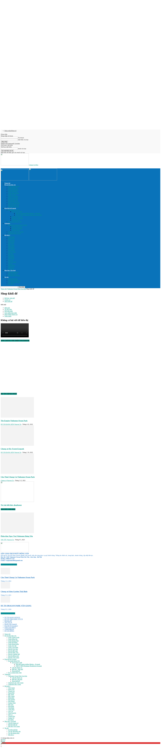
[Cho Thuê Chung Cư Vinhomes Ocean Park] (17, 473)
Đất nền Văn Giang (14, 275)
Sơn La (10, 263)
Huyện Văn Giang (13, 206)
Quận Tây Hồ (12, 195)
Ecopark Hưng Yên (14, 210)
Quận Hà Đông (12, 191)
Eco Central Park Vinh (15, 221)
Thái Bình (11, 257)
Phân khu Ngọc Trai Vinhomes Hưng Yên (17, 536)
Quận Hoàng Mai (13, 190)
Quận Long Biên (13, 196)
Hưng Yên (11, 238)
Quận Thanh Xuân (13, 186)
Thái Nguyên (12, 262)
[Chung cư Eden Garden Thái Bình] (5, 588)
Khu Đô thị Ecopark (10, 208)
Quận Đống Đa (12, 188)
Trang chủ (7, 183)
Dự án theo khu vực (10, 185)
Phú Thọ (10, 253)
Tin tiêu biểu (8, 309)
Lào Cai (10, 260)
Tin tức (6, 277)
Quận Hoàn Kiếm (13, 193)
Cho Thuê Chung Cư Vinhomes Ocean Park (18, 477)
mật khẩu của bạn (23, 139)
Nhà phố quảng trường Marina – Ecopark (28, 213)
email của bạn (22, 148)
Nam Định (11, 242)
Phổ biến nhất (8, 311)
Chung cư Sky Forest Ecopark (12, 449)
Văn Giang (11, 237)
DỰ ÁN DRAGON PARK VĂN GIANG (16, 606)
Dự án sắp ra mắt (17, 211)
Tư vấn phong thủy (14, 282)
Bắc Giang (11, 245)
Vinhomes (7, 223)
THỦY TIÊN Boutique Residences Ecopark (29, 215)
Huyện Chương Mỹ (14, 203)
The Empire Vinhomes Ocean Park (14, 421)
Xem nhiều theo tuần (10, 313)
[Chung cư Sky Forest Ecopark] (17, 445)
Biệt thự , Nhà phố (17, 218)
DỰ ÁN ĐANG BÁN (7, 424)
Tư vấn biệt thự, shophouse (11, 505)
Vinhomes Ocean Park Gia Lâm (17, 225)
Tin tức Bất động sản (14, 280)
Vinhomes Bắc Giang (14, 233)
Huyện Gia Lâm (13, 198)
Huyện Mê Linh (13, 200)
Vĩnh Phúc (11, 258)
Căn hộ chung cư (17, 216)
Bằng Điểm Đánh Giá (10, 314)
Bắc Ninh (11, 243)
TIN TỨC (4, 540)
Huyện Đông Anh (13, 205)
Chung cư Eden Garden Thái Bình (14, 591)
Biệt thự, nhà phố (17, 228)
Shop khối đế (16, 220)
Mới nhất (7, 308)
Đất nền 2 (7, 235)
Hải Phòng (11, 250)
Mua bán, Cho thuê (10, 270)
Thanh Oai (11, 240)
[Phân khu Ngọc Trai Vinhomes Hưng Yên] (17, 532)
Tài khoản (21, 138)
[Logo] (15, 180)
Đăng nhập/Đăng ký (10, 131)
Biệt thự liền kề (12, 274)
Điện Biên (11, 247)
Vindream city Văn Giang (15, 232)
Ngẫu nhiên (7, 316)
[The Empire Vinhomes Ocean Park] (17, 417)
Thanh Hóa (11, 265)
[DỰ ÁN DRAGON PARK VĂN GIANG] (5, 602)
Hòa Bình (11, 255)
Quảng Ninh (12, 252)
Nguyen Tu (17, 424)
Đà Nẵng (11, 269)
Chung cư (7, 300)
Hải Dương (11, 248)
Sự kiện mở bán (13, 279)
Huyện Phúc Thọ (13, 201)
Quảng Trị (11, 267)
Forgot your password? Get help (10, 143)
